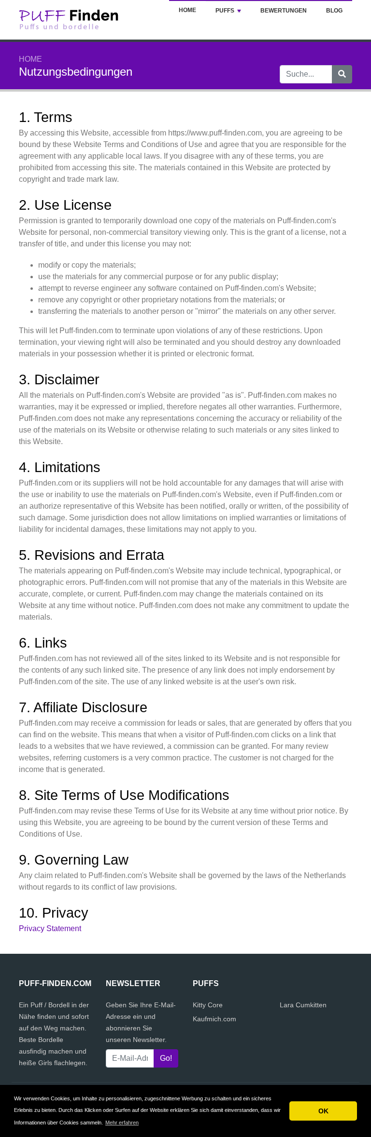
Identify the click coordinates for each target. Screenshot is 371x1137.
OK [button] (323, 1111)
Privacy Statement (50, 928)
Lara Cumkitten (303, 1005)
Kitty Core (208, 1005)
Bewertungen (283, 10)
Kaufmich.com (214, 1019)
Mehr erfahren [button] (122, 1122)
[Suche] (342, 74)
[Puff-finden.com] (79, 19)
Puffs (224, 10)
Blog (334, 10)
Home (187, 10)
